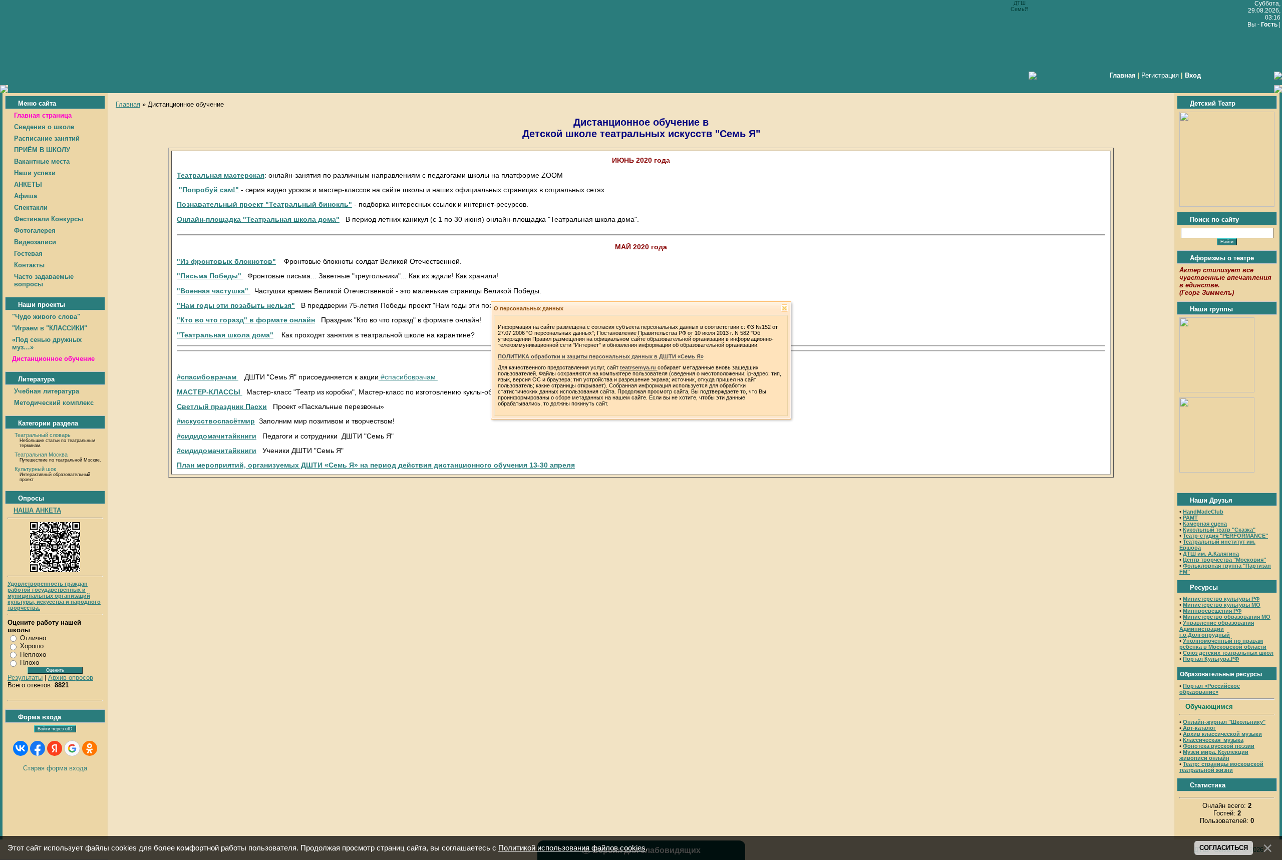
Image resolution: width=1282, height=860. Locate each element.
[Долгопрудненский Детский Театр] (1226, 204)
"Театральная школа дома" (225, 335)
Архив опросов (70, 677)
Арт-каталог (1198, 728)
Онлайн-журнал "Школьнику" (1224, 722)
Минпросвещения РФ (1212, 611)
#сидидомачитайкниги (216, 436)
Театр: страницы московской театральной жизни (1221, 767)
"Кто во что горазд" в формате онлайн (246, 320)
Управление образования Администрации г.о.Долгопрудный (1216, 629)
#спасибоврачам (207, 377)
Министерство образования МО (1226, 617)
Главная (128, 104)
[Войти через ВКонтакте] (20, 748)
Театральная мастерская (220, 175)
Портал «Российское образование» (1209, 689)
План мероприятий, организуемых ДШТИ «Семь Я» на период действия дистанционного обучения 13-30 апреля (376, 465)
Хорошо (32, 646)
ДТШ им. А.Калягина (1211, 554)
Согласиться (1223, 847)
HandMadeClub (1203, 512)
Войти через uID (55, 728)
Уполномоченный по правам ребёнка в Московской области (1222, 644)
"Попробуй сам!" (209, 190)
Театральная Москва (41, 455)
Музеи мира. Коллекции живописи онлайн (1213, 755)
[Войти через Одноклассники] (89, 748)
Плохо (29, 662)
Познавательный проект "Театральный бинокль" (264, 204)
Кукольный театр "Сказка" (1219, 530)
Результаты (25, 677)
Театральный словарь (43, 435)
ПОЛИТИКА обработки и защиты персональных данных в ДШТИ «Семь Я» (601, 356)
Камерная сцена (1205, 524)
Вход (1193, 75)
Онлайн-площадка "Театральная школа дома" (258, 219)
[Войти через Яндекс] (54, 748)
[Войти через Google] (72, 748)
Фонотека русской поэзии (1218, 746)
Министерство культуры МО (1221, 605)
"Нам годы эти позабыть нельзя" (236, 305)
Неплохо (33, 654)
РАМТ (1190, 518)
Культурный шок (35, 469)
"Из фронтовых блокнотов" (226, 261)
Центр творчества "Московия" (1224, 560)
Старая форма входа (55, 768)
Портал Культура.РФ (1211, 659)
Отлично (33, 638)
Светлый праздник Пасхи (222, 406)
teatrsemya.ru (639, 367)
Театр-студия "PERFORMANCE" (1225, 536)
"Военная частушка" (213, 291)
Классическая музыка (1213, 740)
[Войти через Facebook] (37, 748)
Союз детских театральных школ (1228, 653)
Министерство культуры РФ (1221, 599)
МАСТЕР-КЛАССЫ (209, 392)
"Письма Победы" (210, 276)
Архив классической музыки (1222, 734)
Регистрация (1160, 75)
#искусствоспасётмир (216, 421)
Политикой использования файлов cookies (572, 848)
